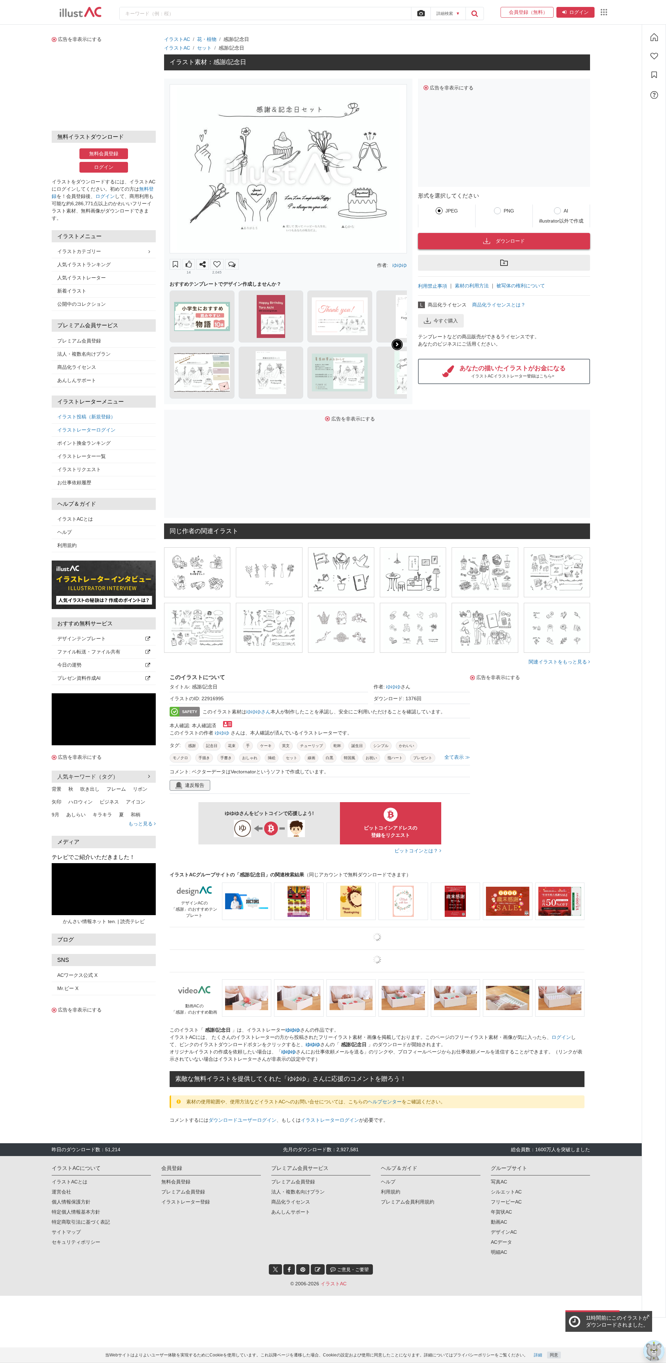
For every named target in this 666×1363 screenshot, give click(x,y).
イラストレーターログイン (86, 430)
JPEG (451, 211)
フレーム (116, 789)
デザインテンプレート (81, 638)
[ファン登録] (654, 56)
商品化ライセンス (76, 367)
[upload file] (420, 13)
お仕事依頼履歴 (74, 482)
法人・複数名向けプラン (84, 354)
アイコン (135, 802)
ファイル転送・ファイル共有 (88, 651)
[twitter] (275, 1269)
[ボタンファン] (217, 264)
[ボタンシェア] (202, 264)
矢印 (56, 802)
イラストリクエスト (79, 469)
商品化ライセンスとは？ (499, 304)
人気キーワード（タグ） (87, 777)
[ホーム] (654, 37)
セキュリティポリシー (76, 1242)
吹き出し (90, 789)
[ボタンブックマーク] (175, 264)
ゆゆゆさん (258, 711)
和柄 (135, 814)
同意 (554, 1355)
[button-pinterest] (302, 1269)
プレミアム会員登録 (79, 341)
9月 (55, 814)
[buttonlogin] (475, 13)
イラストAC (177, 39)
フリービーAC (506, 1202)
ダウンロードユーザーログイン (242, 1120)
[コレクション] (654, 75)
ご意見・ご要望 (352, 1269)
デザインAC (504, 1232)
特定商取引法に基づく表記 (81, 1222)
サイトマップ (66, 1232)
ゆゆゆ (399, 265)
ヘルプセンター (385, 1101)
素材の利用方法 (472, 285)
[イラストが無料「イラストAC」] (80, 12)
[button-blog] (318, 1269)
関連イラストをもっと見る (558, 662)
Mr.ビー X (67, 988)
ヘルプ (64, 532)
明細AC (499, 1252)
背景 (56, 789)
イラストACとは (75, 519)
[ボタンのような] (188, 264)
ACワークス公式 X (77, 975)
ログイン (579, 12)
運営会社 (61, 1192)
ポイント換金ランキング (84, 443)
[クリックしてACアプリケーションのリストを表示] (603, 12)
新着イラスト (71, 291)
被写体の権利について (520, 285)
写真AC (499, 1181)
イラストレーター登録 (185, 1202)
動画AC (499, 1222)
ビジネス (109, 802)
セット (204, 48)
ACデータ (501, 1242)
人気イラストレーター (81, 277)
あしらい (76, 814)
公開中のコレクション (81, 304)
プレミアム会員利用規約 (407, 1202)
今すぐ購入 (446, 320)
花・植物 (206, 39)
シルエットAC (506, 1192)
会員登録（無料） (527, 12)
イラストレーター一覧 (81, 456)
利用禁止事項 (432, 286)
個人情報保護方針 (71, 1202)
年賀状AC (501, 1212)
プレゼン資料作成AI (79, 678)
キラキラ (102, 814)
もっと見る (141, 823)
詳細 (538, 1355)
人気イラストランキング (84, 264)
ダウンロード (510, 241)
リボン (140, 789)
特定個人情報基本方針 (76, 1212)
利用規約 (67, 545)
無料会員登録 (103, 153)
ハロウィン (80, 802)
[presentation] (397, 344)
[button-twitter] (275, 1269)
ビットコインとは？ (416, 850)
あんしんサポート (76, 380)
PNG (509, 211)
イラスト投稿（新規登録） (86, 416)
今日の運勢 (69, 665)
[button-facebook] (289, 1269)
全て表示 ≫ (457, 757)
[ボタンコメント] (232, 264)
